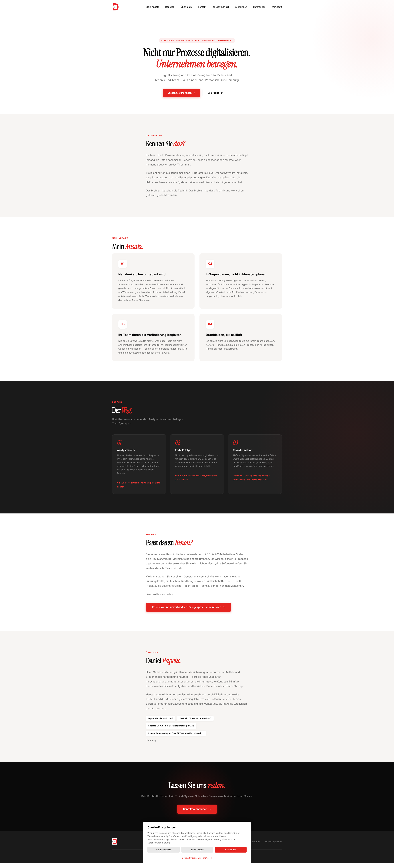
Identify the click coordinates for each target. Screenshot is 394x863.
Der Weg (169, 7)
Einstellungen (197, 849)
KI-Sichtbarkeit (221, 7)
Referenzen (259, 7)
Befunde (256, 841)
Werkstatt (277, 7)
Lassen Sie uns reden (181, 92)
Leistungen (241, 7)
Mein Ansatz (152, 7)
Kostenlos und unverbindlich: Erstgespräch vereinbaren (188, 607)
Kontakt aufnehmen (197, 809)
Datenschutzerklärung (191, 858)
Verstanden (230, 849)
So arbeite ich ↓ (217, 92)
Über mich (186, 7)
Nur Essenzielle (163, 849)
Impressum (207, 858)
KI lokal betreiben (273, 841)
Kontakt (202, 7)
